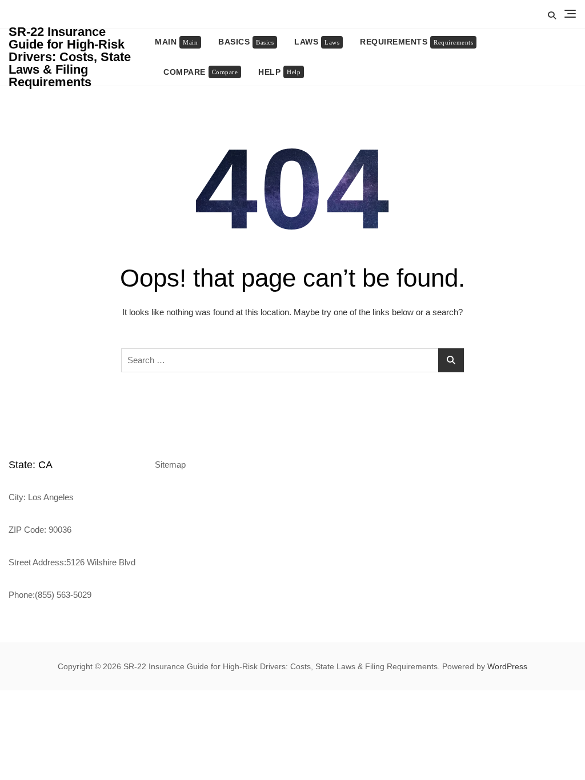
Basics (246, 41)
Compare (200, 72)
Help (279, 72)
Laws (316, 41)
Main (176, 41)
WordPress (507, 666)
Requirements (416, 41)
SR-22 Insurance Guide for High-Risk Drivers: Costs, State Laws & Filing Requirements (70, 57)
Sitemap (170, 464)
